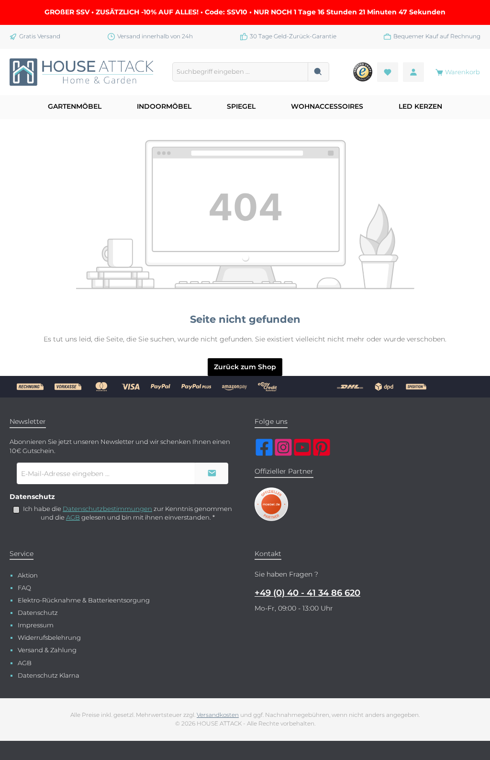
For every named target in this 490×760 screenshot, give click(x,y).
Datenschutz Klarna (48, 675)
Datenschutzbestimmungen (107, 508)
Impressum (36, 625)
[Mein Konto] (413, 72)
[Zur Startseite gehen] (81, 72)
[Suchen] (318, 71)
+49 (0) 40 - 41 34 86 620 (307, 593)
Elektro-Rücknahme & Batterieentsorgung (84, 600)
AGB (73, 517)
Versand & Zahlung (47, 650)
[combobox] (240, 71)
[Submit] (211, 473)
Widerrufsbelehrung (49, 637)
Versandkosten (218, 715)
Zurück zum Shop (245, 367)
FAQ (24, 587)
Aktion (28, 575)
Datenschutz (38, 612)
